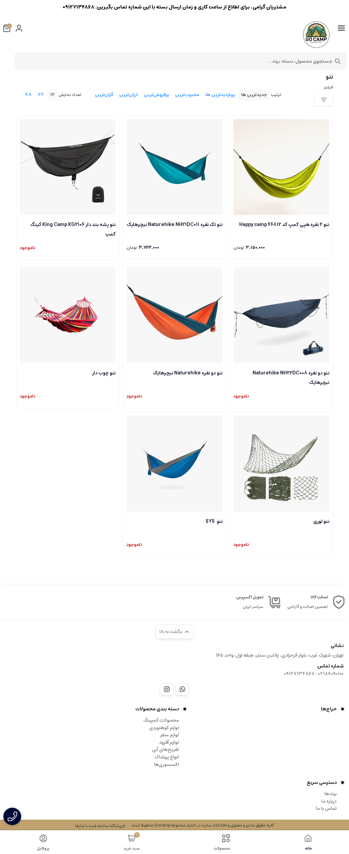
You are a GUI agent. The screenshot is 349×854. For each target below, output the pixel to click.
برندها (330, 794)
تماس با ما (326, 808)
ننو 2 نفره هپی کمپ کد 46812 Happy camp (284, 225)
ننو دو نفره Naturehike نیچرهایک (187, 373)
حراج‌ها (329, 709)
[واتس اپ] (182, 689)
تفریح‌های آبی (165, 749)
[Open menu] (341, 28)
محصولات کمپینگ (161, 720)
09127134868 (299, 674)
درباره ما (329, 801)
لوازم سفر (169, 735)
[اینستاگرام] (166, 689)
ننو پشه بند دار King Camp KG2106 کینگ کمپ (73, 229)
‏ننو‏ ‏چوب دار (104, 373)
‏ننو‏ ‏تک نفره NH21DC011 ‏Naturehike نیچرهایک (174, 225)
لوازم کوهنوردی (164, 728)
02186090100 (331, 674)
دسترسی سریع (322, 782)
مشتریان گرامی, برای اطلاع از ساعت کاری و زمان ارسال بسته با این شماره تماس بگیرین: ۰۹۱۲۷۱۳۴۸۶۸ (174, 7)
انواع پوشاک (167, 757)
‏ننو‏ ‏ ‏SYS (214, 521)
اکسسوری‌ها (166, 764)
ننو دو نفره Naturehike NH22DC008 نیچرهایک (291, 377)
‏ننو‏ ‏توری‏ (321, 521)
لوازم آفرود (169, 742)
